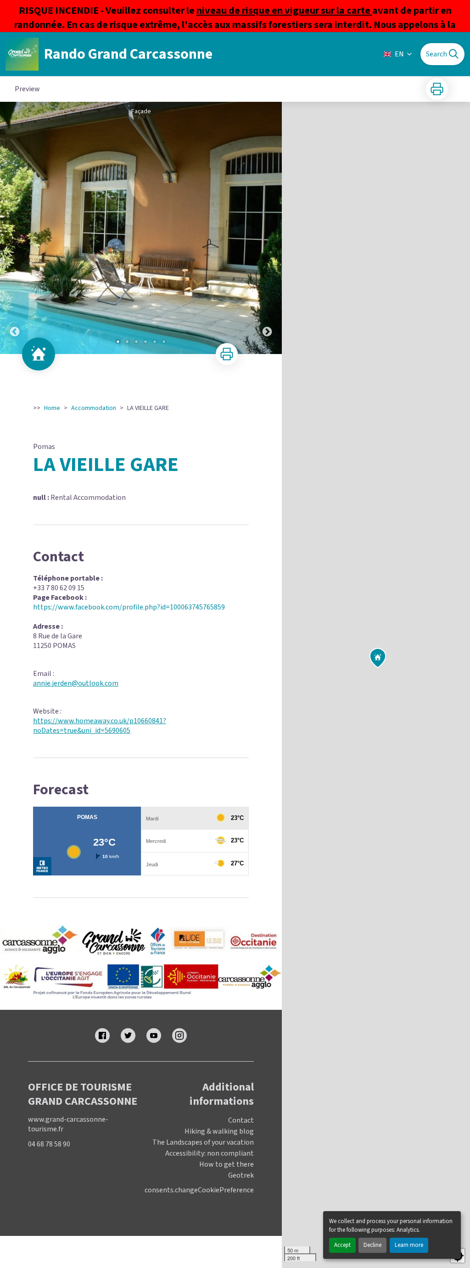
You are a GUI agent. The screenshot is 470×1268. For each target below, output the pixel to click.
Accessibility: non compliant (209, 1153)
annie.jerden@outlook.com (75, 683)
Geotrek (241, 1175)
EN (399, 54)
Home (52, 408)
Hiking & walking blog (219, 1131)
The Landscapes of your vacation (203, 1142)
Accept (342, 1245)
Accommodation (93, 408)
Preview (27, 89)
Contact (241, 1120)
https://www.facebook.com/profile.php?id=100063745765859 (129, 607)
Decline (372, 1245)
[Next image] (267, 228)
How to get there (226, 1164)
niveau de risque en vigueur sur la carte (284, 10)
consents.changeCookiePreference (199, 1190)
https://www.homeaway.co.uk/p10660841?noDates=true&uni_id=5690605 (99, 726)
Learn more (409, 1245)
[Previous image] (14, 228)
